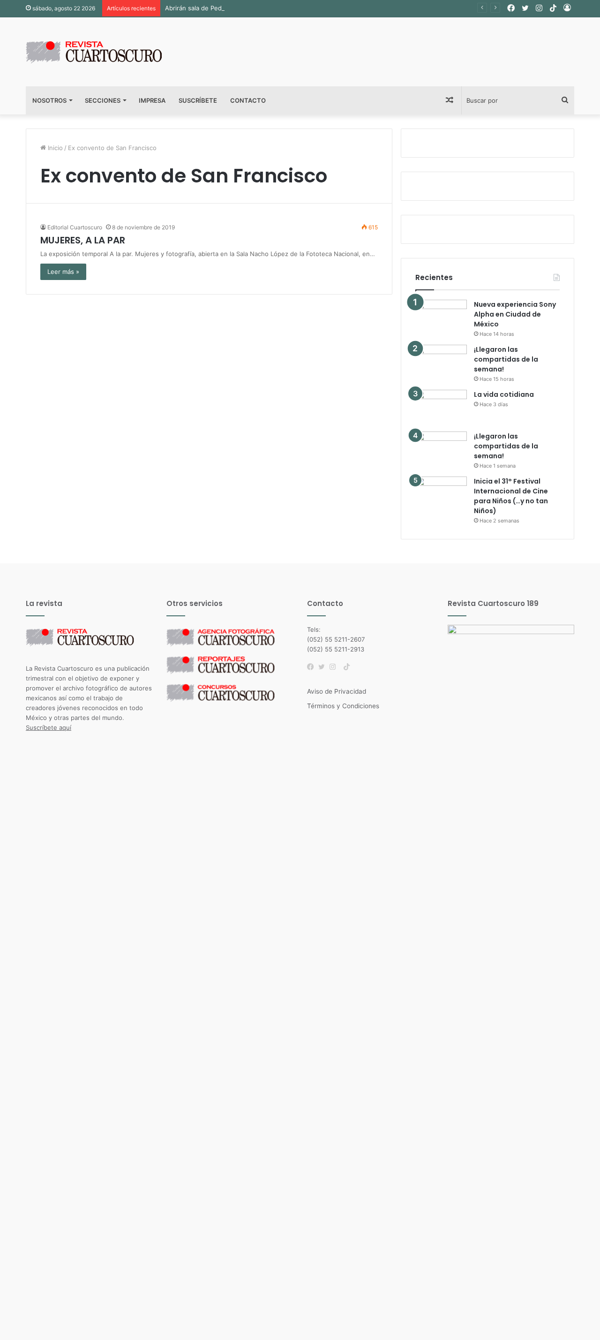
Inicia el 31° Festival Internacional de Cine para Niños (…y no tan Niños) (511, 496)
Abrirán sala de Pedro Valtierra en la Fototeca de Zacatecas (251, 8)
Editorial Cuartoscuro (74, 227)
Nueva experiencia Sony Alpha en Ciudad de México (515, 314)
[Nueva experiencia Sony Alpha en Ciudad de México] (441, 317)
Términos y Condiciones (343, 706)
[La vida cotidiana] (441, 407)
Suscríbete (198, 100)
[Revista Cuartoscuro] (105, 52)
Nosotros (49, 100)
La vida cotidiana (504, 394)
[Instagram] (335, 667)
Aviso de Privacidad (336, 691)
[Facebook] (312, 667)
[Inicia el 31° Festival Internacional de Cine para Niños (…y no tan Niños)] (441, 494)
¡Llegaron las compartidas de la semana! (506, 359)
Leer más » (63, 271)
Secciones (102, 100)
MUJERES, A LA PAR (82, 240)
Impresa (152, 100)
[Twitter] (324, 667)
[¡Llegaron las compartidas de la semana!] (441, 362)
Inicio (54, 147)
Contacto (248, 100)
